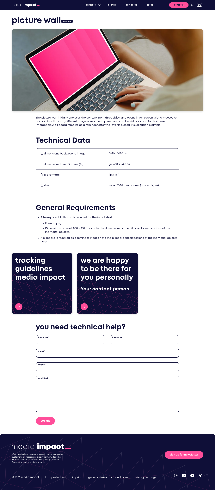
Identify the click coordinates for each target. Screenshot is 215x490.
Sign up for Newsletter (184, 455)
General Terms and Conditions (108, 477)
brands (112, 5)
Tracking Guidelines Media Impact (18, 306)
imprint (77, 477)
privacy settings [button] (145, 477)
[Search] (192, 5)
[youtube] (192, 475)
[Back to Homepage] (25, 5)
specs (150, 5)
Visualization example (145, 125)
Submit (45, 421)
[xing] (200, 475)
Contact (178, 5)
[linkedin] (184, 475)
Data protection (55, 477)
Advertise (91, 5)
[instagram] (176, 475)
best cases (131, 5)
